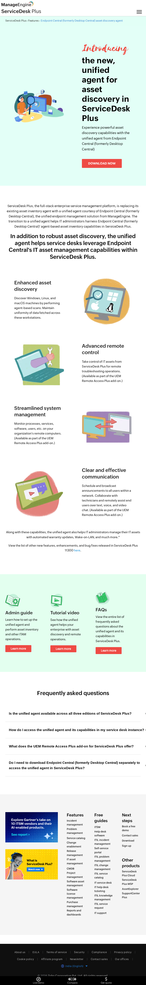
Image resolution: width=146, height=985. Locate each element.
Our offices (122, 959)
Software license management (75, 893)
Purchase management (75, 904)
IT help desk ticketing (101, 889)
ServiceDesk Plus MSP (129, 881)
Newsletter (77, 959)
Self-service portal (101, 850)
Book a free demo (128, 828)
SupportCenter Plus (131, 895)
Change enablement (74, 844)
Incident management (75, 822)
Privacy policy (122, 952)
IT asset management (75, 861)
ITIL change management (102, 867)
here (77, 550)
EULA (36, 952)
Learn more (18, 648)
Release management (75, 853)
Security (79, 952)
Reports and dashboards (74, 912)
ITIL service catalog (101, 875)
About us (19, 952)
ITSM (97, 827)
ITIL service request (101, 905)
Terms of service (56, 952)
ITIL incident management (102, 842)
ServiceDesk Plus (15, 20)
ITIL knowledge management (103, 897)
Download (128, 840)
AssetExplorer (130, 889)
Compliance (99, 952)
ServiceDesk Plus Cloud (129, 873)
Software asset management (75, 883)
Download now (102, 163)
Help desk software (100, 833)
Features (33, 20)
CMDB (70, 868)
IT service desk (103, 882)
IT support (100, 913)
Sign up (126, 845)
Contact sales (130, 835)
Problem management (75, 831)
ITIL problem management (102, 858)
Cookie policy (25, 959)
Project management (75, 874)
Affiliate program (52, 959)
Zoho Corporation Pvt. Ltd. (65, 975)
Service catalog (76, 838)
